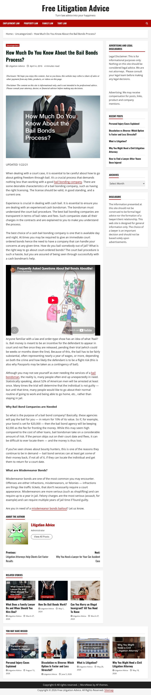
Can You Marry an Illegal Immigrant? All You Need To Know (84, 608)
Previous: (27, 556)
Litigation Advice (17, 66)
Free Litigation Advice (75, 8)
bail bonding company (68, 182)
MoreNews (86, 684)
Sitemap (109, 690)
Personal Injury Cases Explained (124, 123)
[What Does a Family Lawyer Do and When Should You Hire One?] (20, 590)
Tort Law (62, 23)
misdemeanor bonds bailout (49, 508)
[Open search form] (147, 23)
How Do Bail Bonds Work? (52, 604)
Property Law (31, 23)
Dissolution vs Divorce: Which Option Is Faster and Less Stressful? (126, 132)
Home (11, 655)
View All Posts (41, 536)
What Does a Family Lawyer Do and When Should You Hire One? (20, 608)
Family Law (47, 23)
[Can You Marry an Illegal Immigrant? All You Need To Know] (85, 590)
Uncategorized (13, 45)
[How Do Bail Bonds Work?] (53, 590)
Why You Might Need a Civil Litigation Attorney (127, 664)
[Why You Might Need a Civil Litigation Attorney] (129, 647)
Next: (78, 556)
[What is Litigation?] (93, 647)
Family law (49, 655)
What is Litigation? (118, 141)
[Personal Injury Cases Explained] (22, 647)
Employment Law (11, 23)
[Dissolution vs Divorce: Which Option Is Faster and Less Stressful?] (57, 647)
